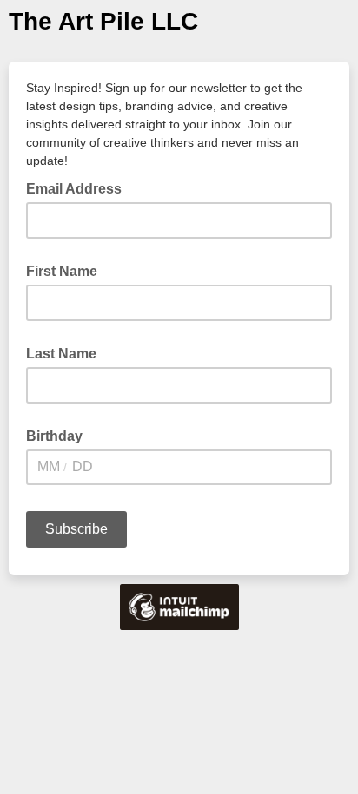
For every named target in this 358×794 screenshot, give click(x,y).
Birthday (54, 436)
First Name (61, 271)
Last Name (61, 353)
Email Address (79, 187)
